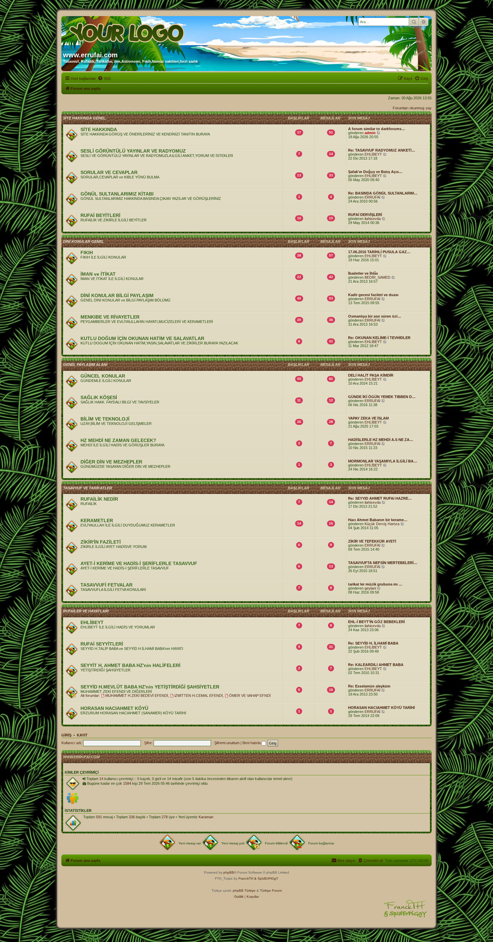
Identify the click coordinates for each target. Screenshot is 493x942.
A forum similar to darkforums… (376, 129)
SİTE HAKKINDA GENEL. (85, 118)
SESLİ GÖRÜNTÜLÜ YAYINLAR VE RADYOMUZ (133, 151)
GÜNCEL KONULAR (102, 376)
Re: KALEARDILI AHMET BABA (375, 665)
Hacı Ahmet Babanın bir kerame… (377, 520)
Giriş (66, 735)
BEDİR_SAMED (377, 277)
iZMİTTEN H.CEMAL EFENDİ (198, 696)
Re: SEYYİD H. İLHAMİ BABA (373, 643)
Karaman (206, 817)
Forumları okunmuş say (412, 108)
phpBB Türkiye (244, 890)
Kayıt (82, 735)
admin (370, 133)
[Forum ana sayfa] (127, 31)
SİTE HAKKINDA (98, 129)
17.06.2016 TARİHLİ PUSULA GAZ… (379, 252)
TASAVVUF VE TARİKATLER (87, 488)
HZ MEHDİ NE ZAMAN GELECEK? (118, 440)
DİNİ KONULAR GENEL (83, 241)
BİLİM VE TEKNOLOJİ (104, 419)
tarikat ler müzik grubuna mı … (375, 584)
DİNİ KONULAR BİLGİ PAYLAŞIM (117, 295)
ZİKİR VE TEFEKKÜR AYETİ (372, 541)
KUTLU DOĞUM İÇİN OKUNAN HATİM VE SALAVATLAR (142, 338)
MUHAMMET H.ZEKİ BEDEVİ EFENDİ (136, 696)
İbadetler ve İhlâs (363, 273)
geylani (370, 588)
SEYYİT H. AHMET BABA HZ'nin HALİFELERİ (130, 665)
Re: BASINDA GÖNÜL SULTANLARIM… (383, 193)
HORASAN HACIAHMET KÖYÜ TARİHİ (381, 708)
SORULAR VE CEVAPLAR (109, 172)
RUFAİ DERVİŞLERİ (365, 215)
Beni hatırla (252, 743)
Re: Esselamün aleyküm (369, 686)
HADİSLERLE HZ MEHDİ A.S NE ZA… (380, 440)
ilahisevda (373, 219)
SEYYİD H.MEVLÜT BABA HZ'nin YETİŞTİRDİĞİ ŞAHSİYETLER (149, 686)
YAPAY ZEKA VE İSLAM (368, 418)
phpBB (228, 872)
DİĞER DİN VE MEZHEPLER (111, 461)
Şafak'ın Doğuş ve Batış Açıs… (375, 172)
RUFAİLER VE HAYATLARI (86, 611)
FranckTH (245, 878)
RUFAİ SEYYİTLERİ (101, 644)
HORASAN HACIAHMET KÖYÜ (114, 708)
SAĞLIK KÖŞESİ (98, 397)
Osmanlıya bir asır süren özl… (374, 316)
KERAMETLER (96, 520)
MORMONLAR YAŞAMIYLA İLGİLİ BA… (382, 461)
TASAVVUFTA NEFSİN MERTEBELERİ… (382, 563)
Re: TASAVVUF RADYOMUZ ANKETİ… (381, 150)
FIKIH (86, 252)
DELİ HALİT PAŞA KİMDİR (370, 375)
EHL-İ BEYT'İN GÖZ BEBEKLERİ (376, 622)
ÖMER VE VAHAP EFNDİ (250, 696)
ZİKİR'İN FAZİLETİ (100, 542)
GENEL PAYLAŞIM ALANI (85, 365)
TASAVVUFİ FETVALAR (106, 585)
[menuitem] (104, 78)
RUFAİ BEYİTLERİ (100, 215)
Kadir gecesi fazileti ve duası (373, 295)
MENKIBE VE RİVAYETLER (110, 317)
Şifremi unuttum (226, 743)
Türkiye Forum (271, 890)
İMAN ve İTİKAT (98, 274)
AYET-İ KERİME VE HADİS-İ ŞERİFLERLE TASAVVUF (138, 563)
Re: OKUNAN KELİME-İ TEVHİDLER (379, 338)
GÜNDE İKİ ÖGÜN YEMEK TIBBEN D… (382, 397)
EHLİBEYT (373, 154)
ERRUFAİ (372, 197)
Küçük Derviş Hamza (382, 524)
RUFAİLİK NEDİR (99, 499)
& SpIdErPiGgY (266, 878)
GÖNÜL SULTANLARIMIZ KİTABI (117, 194)
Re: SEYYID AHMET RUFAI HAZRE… (380, 498)
